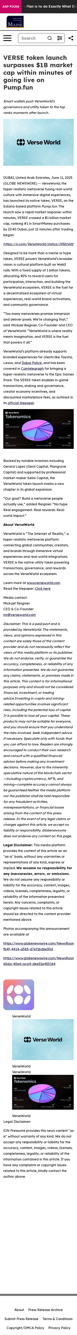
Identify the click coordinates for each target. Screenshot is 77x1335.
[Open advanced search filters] (59, 38)
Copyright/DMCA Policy (25, 1328)
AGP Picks (10, 6)
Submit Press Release (21, 1319)
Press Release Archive (45, 1310)
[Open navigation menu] (7, 38)
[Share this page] (71, 38)
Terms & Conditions (57, 1319)
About (19, 1310)
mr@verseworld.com (19, 615)
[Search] (50, 38)
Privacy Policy (59, 1328)
